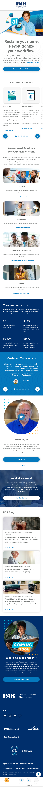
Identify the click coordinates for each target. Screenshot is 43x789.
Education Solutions (22, 197)
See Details (9, 131)
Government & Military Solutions (22, 261)
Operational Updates (10, 764)
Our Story (21, 459)
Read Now (10, 548)
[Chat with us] (38, 774)
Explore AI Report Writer (21, 69)
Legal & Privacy (20, 768)
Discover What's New (21, 679)
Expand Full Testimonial (21, 375)
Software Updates (26, 764)
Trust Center (7, 768)
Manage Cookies (33, 768)
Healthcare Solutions (22, 228)
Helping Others (21, 498)
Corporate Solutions (22, 293)
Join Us (22, 465)
